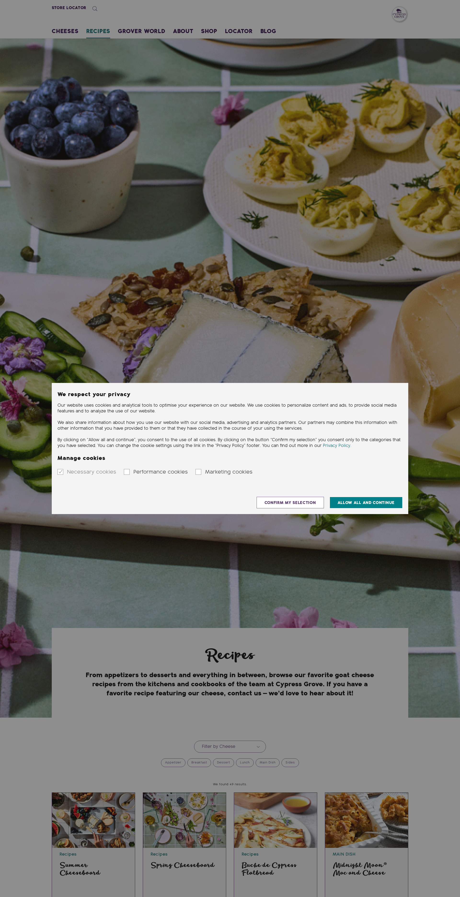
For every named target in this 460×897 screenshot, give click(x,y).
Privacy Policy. (337, 445)
